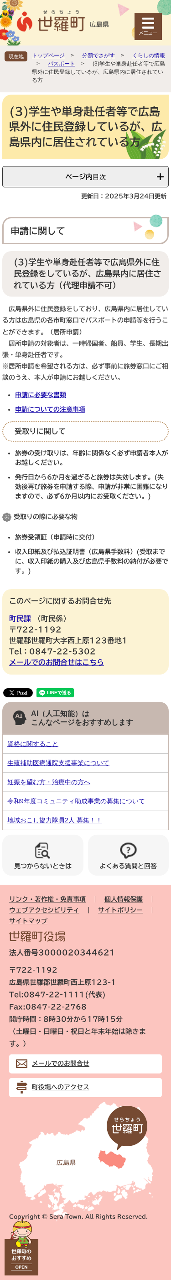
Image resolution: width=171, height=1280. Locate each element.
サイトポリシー (120, 910)
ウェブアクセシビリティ (44, 910)
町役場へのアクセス (60, 1087)
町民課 (20, 618)
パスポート (61, 63)
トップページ (48, 55)
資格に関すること (32, 743)
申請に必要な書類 (40, 395)
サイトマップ (28, 921)
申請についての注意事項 (50, 409)
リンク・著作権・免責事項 (47, 899)
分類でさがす (98, 55)
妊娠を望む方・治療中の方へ (48, 782)
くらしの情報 (148, 55)
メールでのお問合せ (60, 1063)
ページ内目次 (85, 176)
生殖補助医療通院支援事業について (58, 762)
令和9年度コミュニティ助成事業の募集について (76, 801)
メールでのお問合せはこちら (56, 662)
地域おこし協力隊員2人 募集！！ (54, 820)
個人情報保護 (123, 899)
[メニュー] (148, 26)
